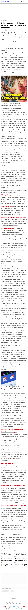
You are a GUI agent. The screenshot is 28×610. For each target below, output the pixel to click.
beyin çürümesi (5, 548)
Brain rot (12, 548)
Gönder (5, 591)
